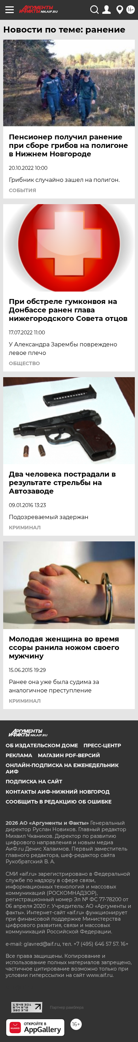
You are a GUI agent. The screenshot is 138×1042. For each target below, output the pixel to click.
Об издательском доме (42, 745)
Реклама (19, 755)
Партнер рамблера (67, 1007)
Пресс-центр (102, 745)
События (22, 190)
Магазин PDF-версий (69, 755)
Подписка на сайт (34, 781)
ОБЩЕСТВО (24, 363)
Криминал (25, 527)
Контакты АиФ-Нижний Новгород (58, 792)
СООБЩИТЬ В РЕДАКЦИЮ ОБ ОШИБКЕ (58, 802)
